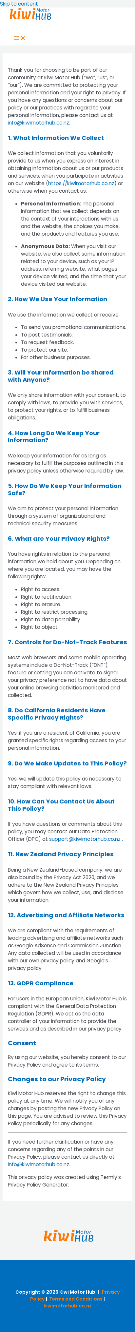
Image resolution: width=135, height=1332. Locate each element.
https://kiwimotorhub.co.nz (81, 183)
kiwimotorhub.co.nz (68, 1306)
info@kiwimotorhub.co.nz (38, 122)
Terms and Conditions (76, 1299)
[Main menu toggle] (20, 38)
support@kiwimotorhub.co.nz (85, 839)
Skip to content (19, 3)
